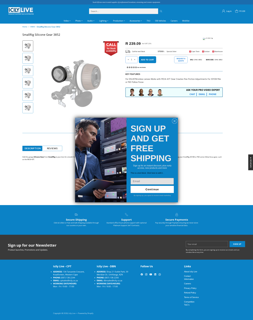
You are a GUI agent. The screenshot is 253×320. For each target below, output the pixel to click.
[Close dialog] (174, 121)
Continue (152, 189)
